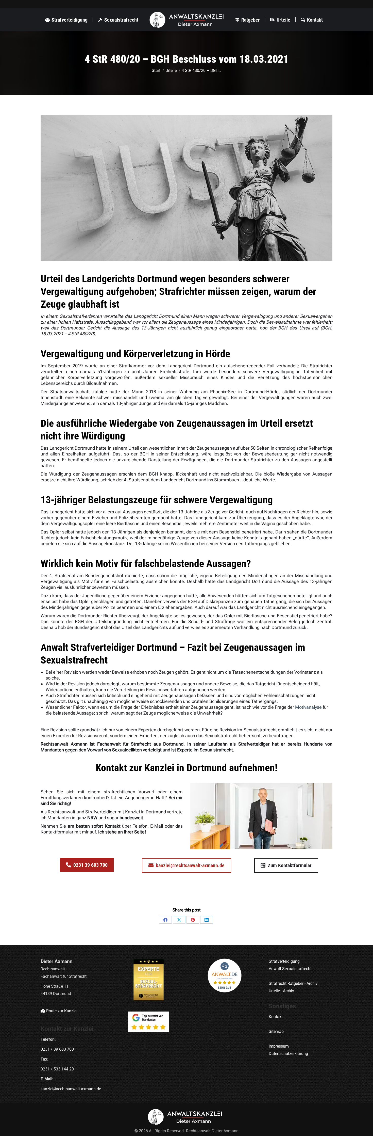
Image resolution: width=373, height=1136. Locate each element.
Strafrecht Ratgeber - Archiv (293, 983)
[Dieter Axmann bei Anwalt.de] (225, 975)
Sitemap (276, 1031)
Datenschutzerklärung (288, 1053)
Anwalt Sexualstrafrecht (290, 968)
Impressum (279, 1046)
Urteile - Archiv (281, 990)
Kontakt (276, 1016)
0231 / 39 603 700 (57, 1049)
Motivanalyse (308, 707)
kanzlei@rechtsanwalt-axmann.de (71, 1088)
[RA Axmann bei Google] (149, 1022)
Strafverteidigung (284, 961)
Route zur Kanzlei (61, 1010)
